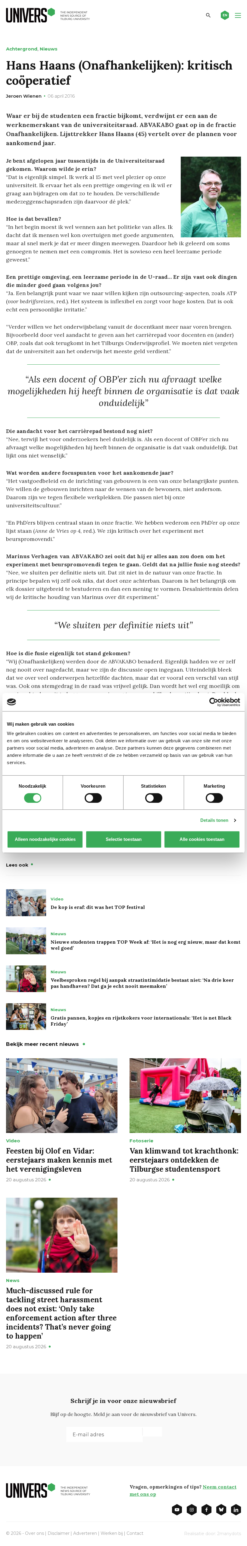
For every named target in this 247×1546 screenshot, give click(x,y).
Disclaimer (59, 1533)
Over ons (34, 1533)
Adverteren (85, 1533)
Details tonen (214, 820)
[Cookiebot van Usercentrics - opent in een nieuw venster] (213, 702)
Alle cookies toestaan (202, 839)
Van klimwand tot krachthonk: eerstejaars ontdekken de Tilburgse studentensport (184, 1160)
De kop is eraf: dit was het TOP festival (98, 907)
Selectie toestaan (124, 839)
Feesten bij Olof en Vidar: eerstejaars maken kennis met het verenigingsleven (59, 1160)
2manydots (229, 1533)
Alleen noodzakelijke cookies (45, 839)
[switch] (93, 798)
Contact (135, 1533)
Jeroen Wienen (24, 96)
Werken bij (112, 1533)
